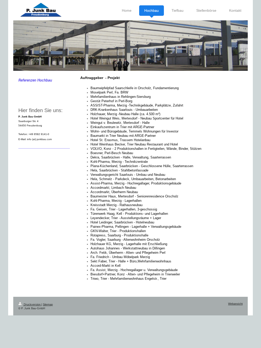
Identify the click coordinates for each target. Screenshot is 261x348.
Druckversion (32, 304)
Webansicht (235, 303)
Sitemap (48, 304)
